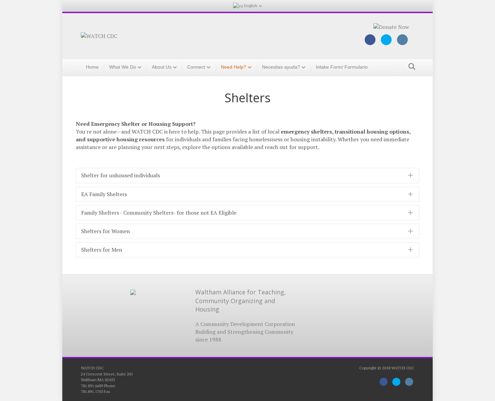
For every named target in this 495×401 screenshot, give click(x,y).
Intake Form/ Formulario (342, 67)
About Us (161, 67)
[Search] (410, 67)
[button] (247, 175)
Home (92, 67)
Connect (196, 67)
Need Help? (233, 67)
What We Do (122, 67)
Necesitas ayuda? (281, 67)
